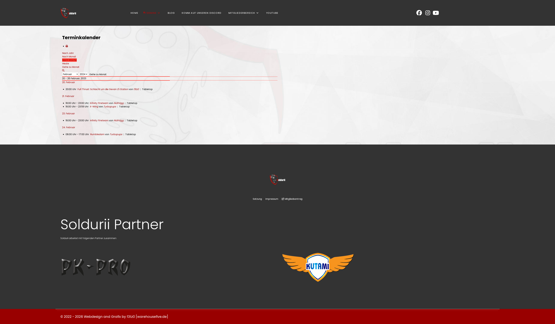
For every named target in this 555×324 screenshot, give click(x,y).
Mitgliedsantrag (293, 199)
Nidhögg (119, 103)
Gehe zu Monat (98, 74)
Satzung (257, 199)
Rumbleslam (97, 134)
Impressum (271, 199)
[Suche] (63, 70)
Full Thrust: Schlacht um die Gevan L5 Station (102, 89)
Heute (65, 63)
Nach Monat (69, 56)
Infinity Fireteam (99, 103)
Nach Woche (69, 60)
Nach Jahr (68, 53)
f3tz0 (136, 89)
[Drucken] (67, 46)
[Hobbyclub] (68, 13)
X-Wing (94, 106)
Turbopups (109, 106)
